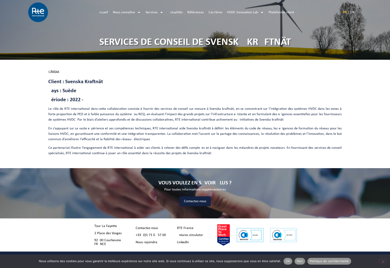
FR (345, 12)
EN (352, 12)
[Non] (383, 261)
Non (300, 261)
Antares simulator (190, 235)
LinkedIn (183, 242)
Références (195, 12)
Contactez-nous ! (148, 228)
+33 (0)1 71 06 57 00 (151, 235)
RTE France (185, 228)
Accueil (103, 12)
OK (288, 261)
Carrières (215, 12)
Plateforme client (281, 12)
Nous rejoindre (146, 242)
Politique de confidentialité (329, 261)
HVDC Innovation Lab (242, 12)
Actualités (175, 12)
